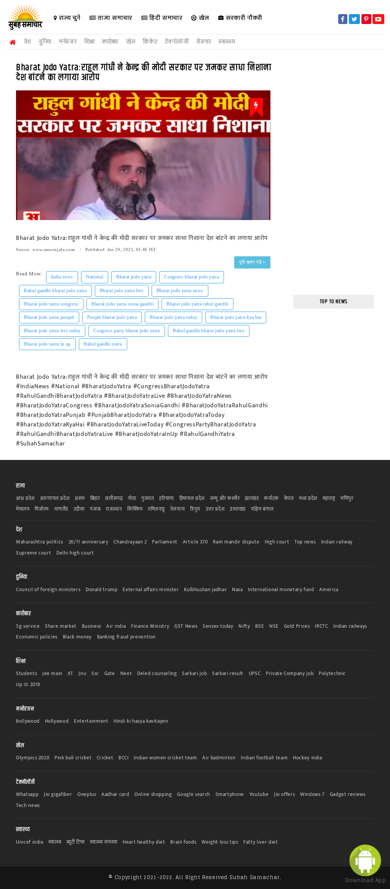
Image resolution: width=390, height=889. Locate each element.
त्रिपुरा (195, 509)
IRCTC (321, 626)
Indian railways (350, 626)
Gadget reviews (348, 794)
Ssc (95, 673)
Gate (109, 673)
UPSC (255, 673)
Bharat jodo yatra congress (51, 304)
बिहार (95, 498)
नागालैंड (61, 509)
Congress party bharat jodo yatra (126, 330)
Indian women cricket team (165, 758)
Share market (61, 626)
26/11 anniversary (89, 542)
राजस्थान (114, 509)
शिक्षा (89, 41)
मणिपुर (346, 498)
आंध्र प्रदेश (25, 498)
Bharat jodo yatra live (122, 290)
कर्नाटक (271, 498)
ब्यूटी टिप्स (76, 842)
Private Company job (289, 673)
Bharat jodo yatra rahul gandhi (197, 304)
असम (80, 498)
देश (27, 41)
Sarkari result (227, 673)
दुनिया (45, 41)
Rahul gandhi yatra (103, 344)
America (329, 589)
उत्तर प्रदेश (215, 509)
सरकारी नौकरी (243, 18)
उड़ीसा (79, 509)
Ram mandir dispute (236, 542)
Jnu (82, 673)
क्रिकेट (150, 41)
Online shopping (153, 794)
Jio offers (284, 794)
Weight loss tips (219, 842)
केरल (289, 498)
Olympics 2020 (32, 758)
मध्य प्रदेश (308, 498)
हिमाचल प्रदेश (192, 498)
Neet (126, 673)
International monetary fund (281, 589)
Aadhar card (115, 794)
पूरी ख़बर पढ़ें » (252, 262)
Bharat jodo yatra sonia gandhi (122, 304)
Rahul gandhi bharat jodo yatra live (209, 330)
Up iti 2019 (28, 684)
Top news (305, 542)
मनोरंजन (68, 41)
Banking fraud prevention (126, 637)
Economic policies (37, 637)
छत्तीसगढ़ (114, 498)
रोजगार (204, 41)
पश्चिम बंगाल (262, 509)
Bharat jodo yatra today (173, 317)
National (94, 277)
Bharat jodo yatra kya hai (235, 317)
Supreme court (33, 553)
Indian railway (337, 542)
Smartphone (230, 794)
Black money (77, 637)
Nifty (244, 626)
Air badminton (218, 758)
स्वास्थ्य (227, 41)
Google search (193, 794)
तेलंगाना (177, 509)
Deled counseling (157, 673)
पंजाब (95, 509)
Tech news (28, 805)
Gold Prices (297, 626)
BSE (259, 626)
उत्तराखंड (238, 509)
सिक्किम (134, 509)
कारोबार (110, 41)
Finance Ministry (150, 626)
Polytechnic (332, 673)
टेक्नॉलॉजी (177, 41)
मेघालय (23, 509)
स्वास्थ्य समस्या (103, 842)
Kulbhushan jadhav (205, 589)
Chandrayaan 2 (130, 542)
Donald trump (102, 589)
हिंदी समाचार (164, 18)
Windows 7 (312, 794)
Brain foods (183, 842)
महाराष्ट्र (329, 498)
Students (26, 673)
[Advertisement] (333, 173)
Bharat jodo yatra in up (47, 344)
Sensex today (218, 626)
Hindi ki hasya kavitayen (140, 721)
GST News (185, 626)
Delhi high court (75, 553)
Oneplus (86, 794)
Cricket (105, 758)
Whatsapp (27, 794)
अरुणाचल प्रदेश (55, 498)
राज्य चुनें (68, 18)
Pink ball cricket (72, 758)
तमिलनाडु (156, 509)
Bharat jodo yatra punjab (49, 317)
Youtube (259, 794)
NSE (274, 626)
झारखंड (252, 498)
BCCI (123, 758)
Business (91, 626)
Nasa (237, 589)
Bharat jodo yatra (133, 277)
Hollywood (57, 721)
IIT (71, 673)
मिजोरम (42, 509)
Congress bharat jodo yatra (191, 277)
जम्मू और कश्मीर (225, 498)
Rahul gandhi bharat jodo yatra (55, 290)
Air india (116, 626)
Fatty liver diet (260, 842)
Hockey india (307, 758)
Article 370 (195, 542)
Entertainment (91, 721)
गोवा (132, 498)
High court (277, 542)
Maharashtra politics (39, 542)
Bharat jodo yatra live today (52, 330)
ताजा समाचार (114, 18)
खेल (203, 18)
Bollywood (28, 721)
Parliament (164, 542)
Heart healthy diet (144, 842)
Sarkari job (194, 673)
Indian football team (264, 758)
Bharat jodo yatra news (180, 290)
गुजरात (147, 498)
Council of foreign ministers (48, 589)
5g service (28, 626)
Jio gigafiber (58, 794)
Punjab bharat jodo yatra (112, 317)
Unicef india (29, 842)
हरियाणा (166, 498)
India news (62, 277)
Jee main (52, 673)
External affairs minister (151, 589)
